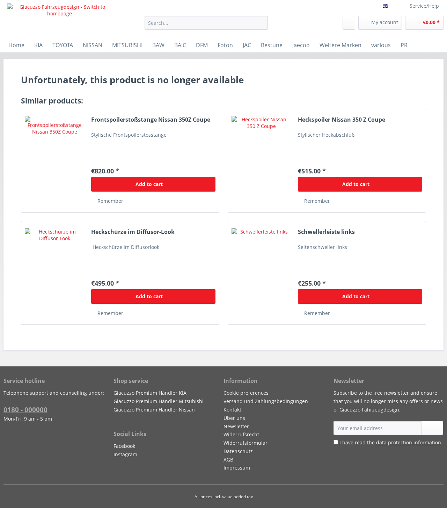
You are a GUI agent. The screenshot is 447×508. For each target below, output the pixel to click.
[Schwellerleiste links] (261, 272)
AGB (228, 459)
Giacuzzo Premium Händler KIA (149, 392)
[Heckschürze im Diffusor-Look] (54, 272)
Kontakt (232, 409)
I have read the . (390, 442)
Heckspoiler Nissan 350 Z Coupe (341, 119)
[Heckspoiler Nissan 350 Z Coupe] (261, 160)
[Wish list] (349, 23)
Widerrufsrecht (241, 434)
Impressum (237, 467)
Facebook (124, 446)
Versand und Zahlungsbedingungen (266, 401)
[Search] (261, 23)
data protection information (408, 442)
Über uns (234, 418)
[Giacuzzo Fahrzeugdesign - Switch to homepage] (59, 19)
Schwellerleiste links (326, 232)
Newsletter (236, 426)
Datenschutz (238, 451)
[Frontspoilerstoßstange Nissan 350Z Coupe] (54, 160)
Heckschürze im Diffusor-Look (133, 232)
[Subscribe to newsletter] (432, 428)
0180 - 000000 (25, 409)
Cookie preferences (246, 392)
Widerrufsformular (246, 442)
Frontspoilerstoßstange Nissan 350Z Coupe (150, 119)
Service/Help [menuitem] (424, 5)
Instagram (125, 454)
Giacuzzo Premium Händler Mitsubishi (158, 401)
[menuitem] (206, 26)
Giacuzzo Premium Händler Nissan (154, 409)
